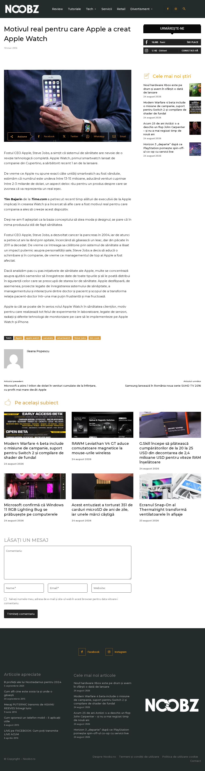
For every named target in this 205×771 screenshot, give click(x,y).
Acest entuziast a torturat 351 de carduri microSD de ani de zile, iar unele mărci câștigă (102, 510)
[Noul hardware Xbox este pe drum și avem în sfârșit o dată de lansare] (195, 89)
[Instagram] (176, 9)
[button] (184, 9)
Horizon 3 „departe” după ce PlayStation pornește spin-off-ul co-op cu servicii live (163, 148)
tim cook (94, 337)
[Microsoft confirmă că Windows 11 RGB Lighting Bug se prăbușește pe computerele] (35, 486)
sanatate (48, 337)
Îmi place (192, 42)
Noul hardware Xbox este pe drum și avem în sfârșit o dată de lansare (163, 88)
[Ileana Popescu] (13, 358)
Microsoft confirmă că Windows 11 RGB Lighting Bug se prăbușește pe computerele (33, 510)
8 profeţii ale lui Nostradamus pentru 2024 (32, 682)
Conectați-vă (190, 50)
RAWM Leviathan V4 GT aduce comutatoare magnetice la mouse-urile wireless (100, 448)
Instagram (121, 652)
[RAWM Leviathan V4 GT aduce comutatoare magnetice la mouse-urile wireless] (102, 425)
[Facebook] (168, 9)
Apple (19, 337)
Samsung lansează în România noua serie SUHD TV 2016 (163, 385)
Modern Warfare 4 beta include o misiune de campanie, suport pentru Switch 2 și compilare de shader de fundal (164, 108)
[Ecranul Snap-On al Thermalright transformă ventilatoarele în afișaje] (170, 486)
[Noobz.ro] (22, 9)
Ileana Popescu (38, 351)
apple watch (32, 337)
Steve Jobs (80, 337)
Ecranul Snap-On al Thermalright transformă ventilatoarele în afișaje (163, 510)
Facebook (93, 652)
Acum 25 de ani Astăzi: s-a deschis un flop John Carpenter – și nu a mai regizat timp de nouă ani (102, 716)
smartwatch (63, 337)
